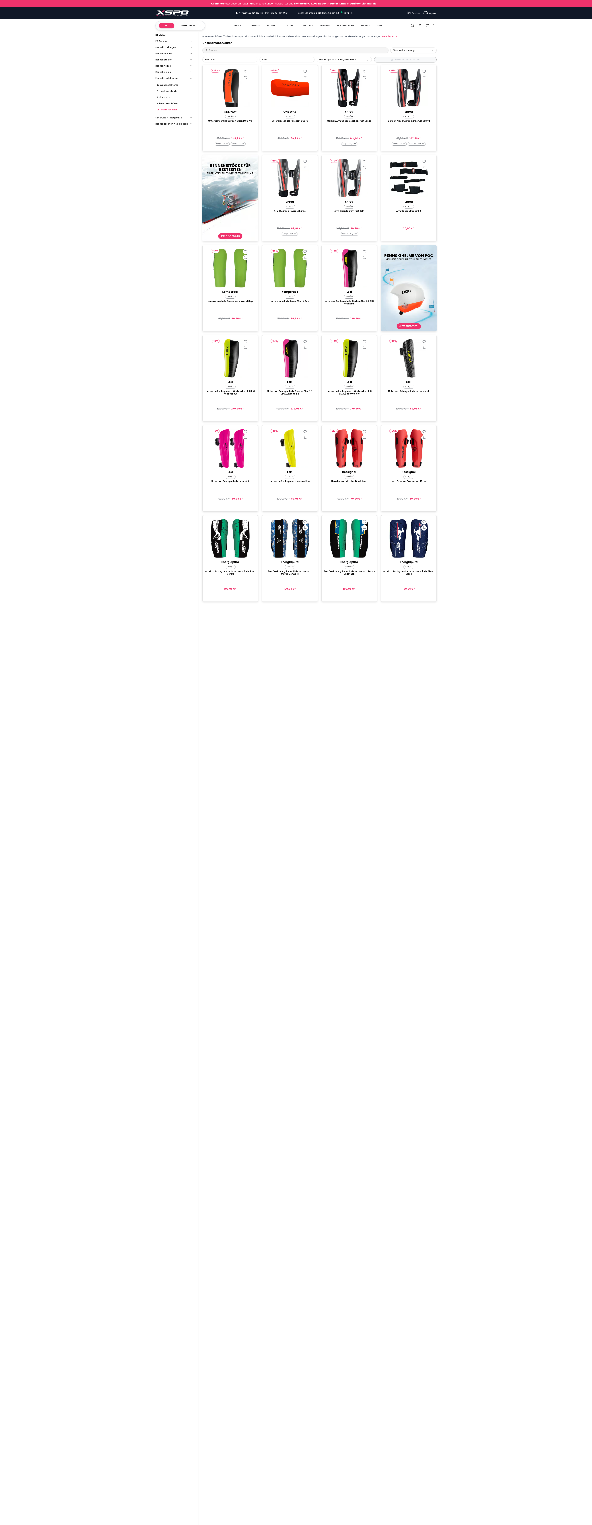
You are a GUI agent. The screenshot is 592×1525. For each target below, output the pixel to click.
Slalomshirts (164, 97)
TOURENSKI (288, 25)
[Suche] (412, 25)
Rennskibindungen (165, 47)
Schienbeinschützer (167, 103)
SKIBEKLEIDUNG (189, 25)
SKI (166, 25)
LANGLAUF (307, 25)
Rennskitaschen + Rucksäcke (171, 123)
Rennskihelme (163, 65)
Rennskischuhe (163, 53)
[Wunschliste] (427, 25)
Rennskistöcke (163, 59)
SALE (379, 25)
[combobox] (413, 50)
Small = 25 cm (399, 144)
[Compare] (245, 77)
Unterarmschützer (167, 109)
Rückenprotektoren (168, 85)
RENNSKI (255, 25)
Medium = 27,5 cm (416, 144)
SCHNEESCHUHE (345, 25)
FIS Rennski (161, 41)
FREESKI (271, 25)
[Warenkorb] (435, 25)
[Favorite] (245, 71)
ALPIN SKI (238, 25)
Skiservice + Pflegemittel (169, 117)
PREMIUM (325, 25)
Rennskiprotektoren (166, 78)
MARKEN (365, 25)
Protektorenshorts (167, 91)
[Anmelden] (420, 25)
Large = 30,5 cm (349, 144)
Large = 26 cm (222, 144)
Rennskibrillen (163, 72)
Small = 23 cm (238, 144)
